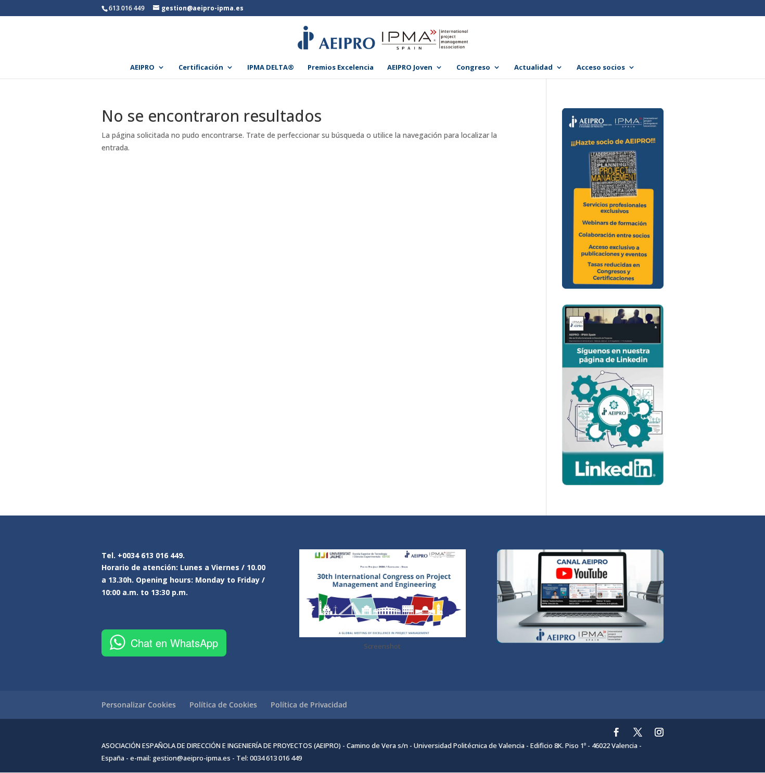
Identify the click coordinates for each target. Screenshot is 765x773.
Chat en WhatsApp (174, 642)
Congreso (473, 67)
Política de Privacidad (309, 705)
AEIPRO (142, 67)
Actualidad (533, 67)
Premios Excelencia (341, 67)
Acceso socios (601, 67)
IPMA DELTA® (270, 67)
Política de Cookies (223, 705)
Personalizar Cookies (138, 705)
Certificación (200, 67)
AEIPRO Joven (409, 67)
